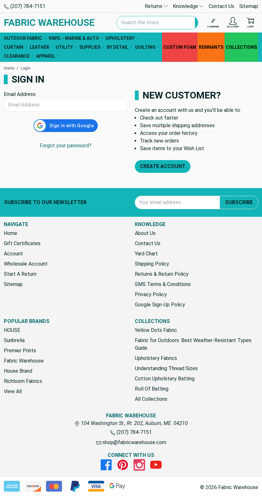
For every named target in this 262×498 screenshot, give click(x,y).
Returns (154, 6)
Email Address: (20, 94)
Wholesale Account (26, 264)
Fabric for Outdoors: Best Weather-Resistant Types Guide (193, 344)
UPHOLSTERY (120, 38)
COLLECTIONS (241, 47)
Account (13, 254)
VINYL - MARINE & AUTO (74, 38)
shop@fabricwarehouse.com (133, 442)
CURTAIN (13, 47)
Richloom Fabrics (23, 381)
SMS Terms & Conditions (163, 284)
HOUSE (12, 330)
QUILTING (145, 47)
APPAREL (45, 56)
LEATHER (39, 47)
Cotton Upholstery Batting (165, 379)
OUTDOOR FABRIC (23, 38)
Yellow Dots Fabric (156, 330)
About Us (145, 233)
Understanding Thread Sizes (166, 368)
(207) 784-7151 (27, 6)
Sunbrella (14, 340)
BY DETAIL (117, 47)
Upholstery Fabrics (156, 358)
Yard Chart (146, 254)
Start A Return (20, 274)
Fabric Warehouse (24, 361)
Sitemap (248, 6)
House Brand (18, 371)
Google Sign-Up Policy (160, 305)
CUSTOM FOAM (179, 47)
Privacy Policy (151, 294)
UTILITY (64, 47)
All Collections (151, 399)
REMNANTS (211, 47)
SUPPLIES (89, 47)
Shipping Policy (152, 264)
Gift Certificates (22, 243)
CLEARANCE (17, 56)
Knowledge (186, 6)
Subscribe (239, 202)
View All (13, 391)
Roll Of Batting (151, 389)
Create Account (162, 166)
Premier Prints (20, 351)
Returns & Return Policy (162, 274)
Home (10, 233)
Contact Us (221, 6)
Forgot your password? (65, 146)
